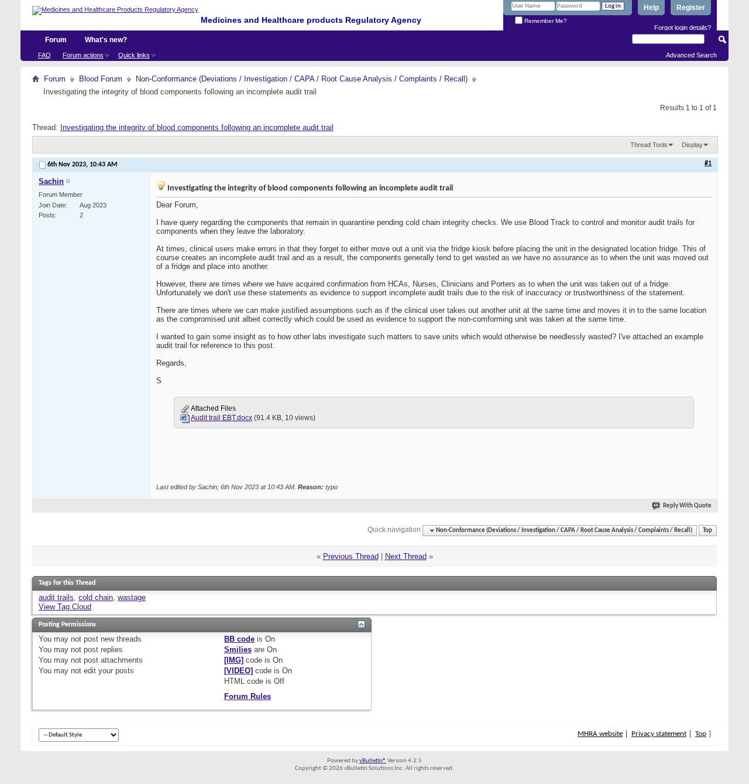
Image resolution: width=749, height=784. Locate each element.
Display (692, 144)
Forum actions (83, 55)
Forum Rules (247, 696)
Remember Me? (545, 21)
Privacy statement (658, 734)
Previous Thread (351, 556)
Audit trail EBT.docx (221, 418)
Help (651, 8)
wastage (132, 597)
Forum (56, 40)
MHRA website (600, 734)
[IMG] (233, 660)
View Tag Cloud (65, 606)
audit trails (56, 597)
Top (707, 530)
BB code (239, 639)
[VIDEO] (238, 670)
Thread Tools (649, 144)
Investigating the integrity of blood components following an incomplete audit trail (197, 127)
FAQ (44, 55)
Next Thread (406, 556)
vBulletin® (372, 761)
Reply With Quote (687, 506)
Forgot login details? (682, 27)
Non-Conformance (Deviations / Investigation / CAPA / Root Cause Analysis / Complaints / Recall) (302, 78)
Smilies (238, 649)
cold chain (95, 597)
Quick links (134, 55)
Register (690, 8)
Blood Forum (100, 78)
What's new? (106, 40)
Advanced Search (691, 55)
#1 (708, 163)
